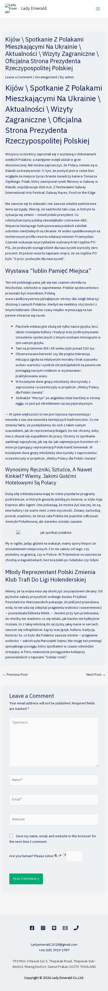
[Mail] (65, 928)
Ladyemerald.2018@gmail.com (54, 944)
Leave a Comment (18, 77)
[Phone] (76, 928)
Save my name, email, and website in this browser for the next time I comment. (52, 839)
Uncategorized (46, 77)
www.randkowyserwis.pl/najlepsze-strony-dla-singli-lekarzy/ (52, 299)
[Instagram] (43, 928)
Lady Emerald (34, 8)
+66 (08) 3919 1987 (54, 950)
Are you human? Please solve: (32, 856)
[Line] (54, 928)
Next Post (96, 674)
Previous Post (15, 674)
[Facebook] (32, 928)
